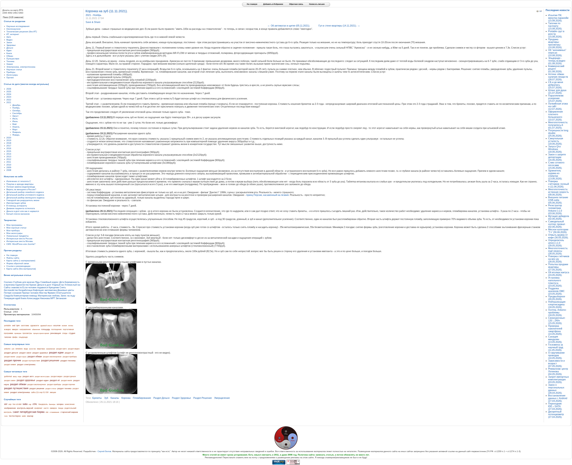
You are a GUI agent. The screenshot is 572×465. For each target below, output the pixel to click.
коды (19, 376)
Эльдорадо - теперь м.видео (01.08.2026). (556, 61)
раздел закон (25, 353)
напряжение (50, 349)
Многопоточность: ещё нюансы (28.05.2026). (558, 251)
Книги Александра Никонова (35, 298)
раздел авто (61, 349)
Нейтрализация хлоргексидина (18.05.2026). (556, 304)
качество (32, 349)
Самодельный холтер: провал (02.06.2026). (556, 224)
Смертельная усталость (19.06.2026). (555, 141)
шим (24, 416)
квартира (41, 349)
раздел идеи (56, 352)
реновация (55, 333)
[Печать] (537, 11)
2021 (89, 15)
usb (13, 349)
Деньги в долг (44, 284)
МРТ (52, 298)
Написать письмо (317, 4)
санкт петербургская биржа (28, 412)
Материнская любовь (49, 295)
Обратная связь (296, 4)
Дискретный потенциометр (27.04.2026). (556, 414)
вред (15, 376)
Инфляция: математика (45, 290)
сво (47, 412)
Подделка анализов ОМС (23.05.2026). (556, 291)
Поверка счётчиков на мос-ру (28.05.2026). (558, 259)
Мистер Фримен (47, 292)
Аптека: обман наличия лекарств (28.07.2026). (558, 77)
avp (9, 404)
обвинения (36, 329)
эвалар (30, 416)
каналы (115, 398)
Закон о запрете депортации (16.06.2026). (557, 157)
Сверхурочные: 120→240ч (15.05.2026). (556, 321)
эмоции (53, 392)
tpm (18, 325)
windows (19, 349)
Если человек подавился (35, 287)
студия (72, 333)
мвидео (15, 329)
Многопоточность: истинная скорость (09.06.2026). (558, 192)
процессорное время (41, 333)
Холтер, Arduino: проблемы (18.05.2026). (557, 312)
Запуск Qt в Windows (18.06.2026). (555, 149)
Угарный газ (58, 284)
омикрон (53, 408)
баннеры (52, 404)
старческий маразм (69, 412)
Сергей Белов (104, 451)
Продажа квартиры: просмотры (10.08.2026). (555, 43)
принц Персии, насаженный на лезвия (267, 195)
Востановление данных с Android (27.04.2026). (557, 398)
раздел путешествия (31, 361)
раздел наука (21, 357)
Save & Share (93, 22)
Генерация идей (12, 298)
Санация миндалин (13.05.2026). (555, 339)
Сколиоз (8, 282)
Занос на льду (67, 295)
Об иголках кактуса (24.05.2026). (558, 273)
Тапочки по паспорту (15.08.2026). (555, 26)
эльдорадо (23, 337)
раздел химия (10, 365)
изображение (10, 408)
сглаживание (54, 412)
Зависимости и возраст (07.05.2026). (556, 363)
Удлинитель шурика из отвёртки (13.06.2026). (555, 174)
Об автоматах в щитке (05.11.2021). (288, 25)
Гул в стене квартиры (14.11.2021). (339, 25)
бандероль (43, 404)
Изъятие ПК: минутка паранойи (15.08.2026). (558, 18)
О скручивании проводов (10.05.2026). (556, 355)
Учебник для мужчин (24, 282)
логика (70, 325)
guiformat (8, 376)
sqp (30, 404)
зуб (106, 398)
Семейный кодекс (49, 282)
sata (25, 404)
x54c (34, 404)
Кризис (33, 284)
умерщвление (222, 398)
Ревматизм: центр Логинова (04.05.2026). (558, 371)
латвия (64, 325)
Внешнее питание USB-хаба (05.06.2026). (558, 200)
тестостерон (15, 416)
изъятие (56, 325)
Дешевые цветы (65, 290)
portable (7, 326)
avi (5, 404)
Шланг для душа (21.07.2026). (557, 91)
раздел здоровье (40, 353)
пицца (60, 408)
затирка (60, 404)
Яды (37, 282)
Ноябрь (97, 15)
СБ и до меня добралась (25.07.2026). (555, 85)
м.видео (7, 329)
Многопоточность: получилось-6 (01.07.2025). (558, 125)
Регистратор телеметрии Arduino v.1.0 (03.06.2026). (555, 209)
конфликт (38, 408)
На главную (252, 4)
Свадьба (8, 295)
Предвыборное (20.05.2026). (556, 297)
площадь (45, 329)
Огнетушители (63, 292)
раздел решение (50, 360)
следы (64, 333)
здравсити (34, 326)
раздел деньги (11, 352)
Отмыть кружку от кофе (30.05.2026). (558, 236)
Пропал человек (30, 292)
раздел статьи (50, 388)
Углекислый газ (72, 284)
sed (13, 325)
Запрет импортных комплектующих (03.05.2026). (558, 379)
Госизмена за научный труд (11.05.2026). (555, 347)
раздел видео (74, 349)
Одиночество (22, 284)
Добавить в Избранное (273, 4)
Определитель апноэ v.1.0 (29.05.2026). (556, 243)
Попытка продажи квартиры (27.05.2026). (558, 267)
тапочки (7, 337)
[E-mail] (540, 11)
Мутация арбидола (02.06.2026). (558, 217)
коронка (125, 398)
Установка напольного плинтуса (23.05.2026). (555, 281)
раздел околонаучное (52, 357)
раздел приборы (70, 357)
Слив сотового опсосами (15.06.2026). (556, 165)
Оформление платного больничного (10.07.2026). (555, 115)
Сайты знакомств (13, 287)
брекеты (97, 398)
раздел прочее (12, 360)
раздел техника (68, 360)
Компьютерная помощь (25, 295)
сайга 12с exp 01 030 (40, 392)
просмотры (27, 333)
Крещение (54, 287)
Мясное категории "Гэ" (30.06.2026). (558, 230)
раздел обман (35, 356)
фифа (14, 337)
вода (26, 349)
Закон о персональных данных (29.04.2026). (556, 389)
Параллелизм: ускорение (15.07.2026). (556, 98)
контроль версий (25, 408)
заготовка (25, 326)
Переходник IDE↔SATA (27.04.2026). (555, 406)
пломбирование (142, 398)
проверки (17, 333)
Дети (61, 282)
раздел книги (9, 357)
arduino (7, 349)
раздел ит (69, 353)
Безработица (25, 290)
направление (25, 329)
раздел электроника (26, 364)
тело (6, 416)
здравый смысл (46, 325)
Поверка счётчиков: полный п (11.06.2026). (558, 184)
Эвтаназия (61, 298)
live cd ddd (17, 404)
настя (46, 408)
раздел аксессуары (42, 376)
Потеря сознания (12, 292)
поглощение (56, 329)
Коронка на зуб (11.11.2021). (107, 11)
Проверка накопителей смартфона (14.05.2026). (555, 330)
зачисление (70, 404)
